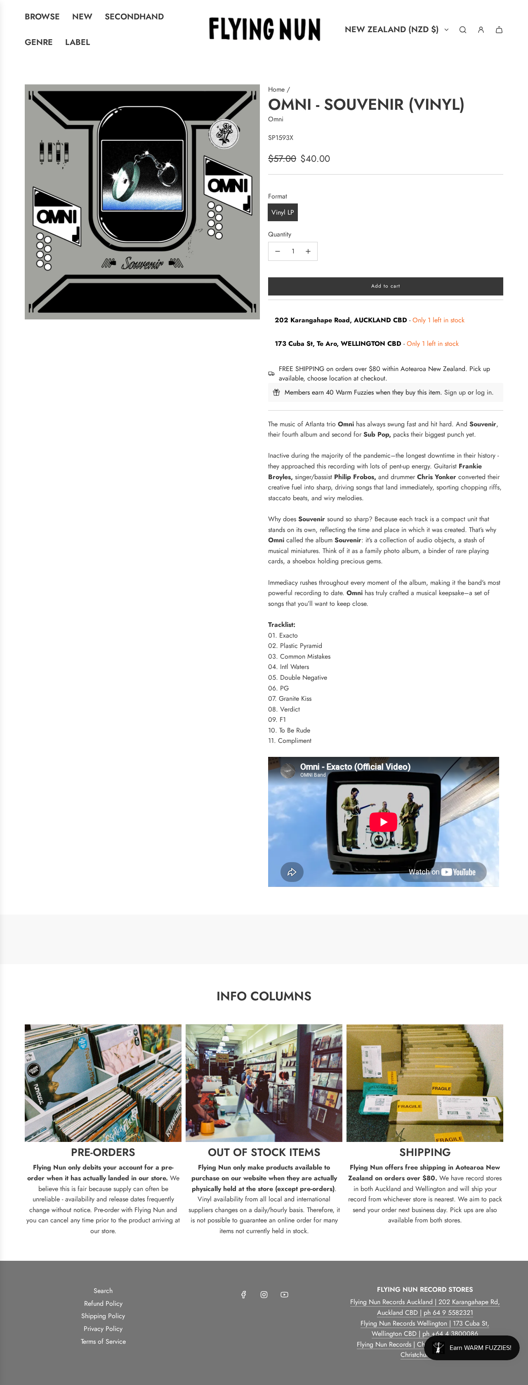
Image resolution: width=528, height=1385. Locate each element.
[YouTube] (284, 1295)
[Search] (463, 30)
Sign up (455, 392)
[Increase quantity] (308, 251)
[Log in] (481, 30)
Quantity (279, 234)
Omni (275, 119)
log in (484, 392)
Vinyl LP (282, 212)
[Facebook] (244, 1295)
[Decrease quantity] (278, 251)
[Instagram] (264, 1295)
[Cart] (499, 30)
